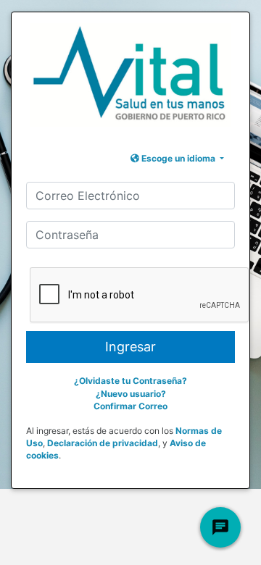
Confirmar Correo (130, 406)
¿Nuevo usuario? (131, 393)
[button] (177, 158)
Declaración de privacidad (102, 443)
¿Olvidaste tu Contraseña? (130, 380)
